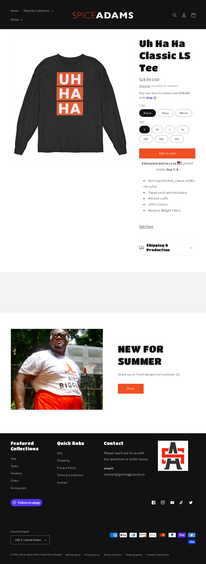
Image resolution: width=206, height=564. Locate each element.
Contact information (157, 554)
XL (183, 129)
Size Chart (146, 226)
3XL (161, 139)
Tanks (14, 466)
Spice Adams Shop (30, 554)
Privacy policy (92, 554)
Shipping (144, 85)
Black (147, 113)
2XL (146, 139)
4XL (177, 139)
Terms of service (113, 554)
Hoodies (16, 473)
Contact (62, 482)
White (184, 113)
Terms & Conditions (70, 475)
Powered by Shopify (51, 554)
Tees (14, 458)
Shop (131, 388)
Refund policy (73, 554)
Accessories (18, 488)
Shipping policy (134, 554)
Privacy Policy (66, 468)
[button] (38, 10)
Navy (165, 113)
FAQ (59, 453)
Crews (15, 480)
